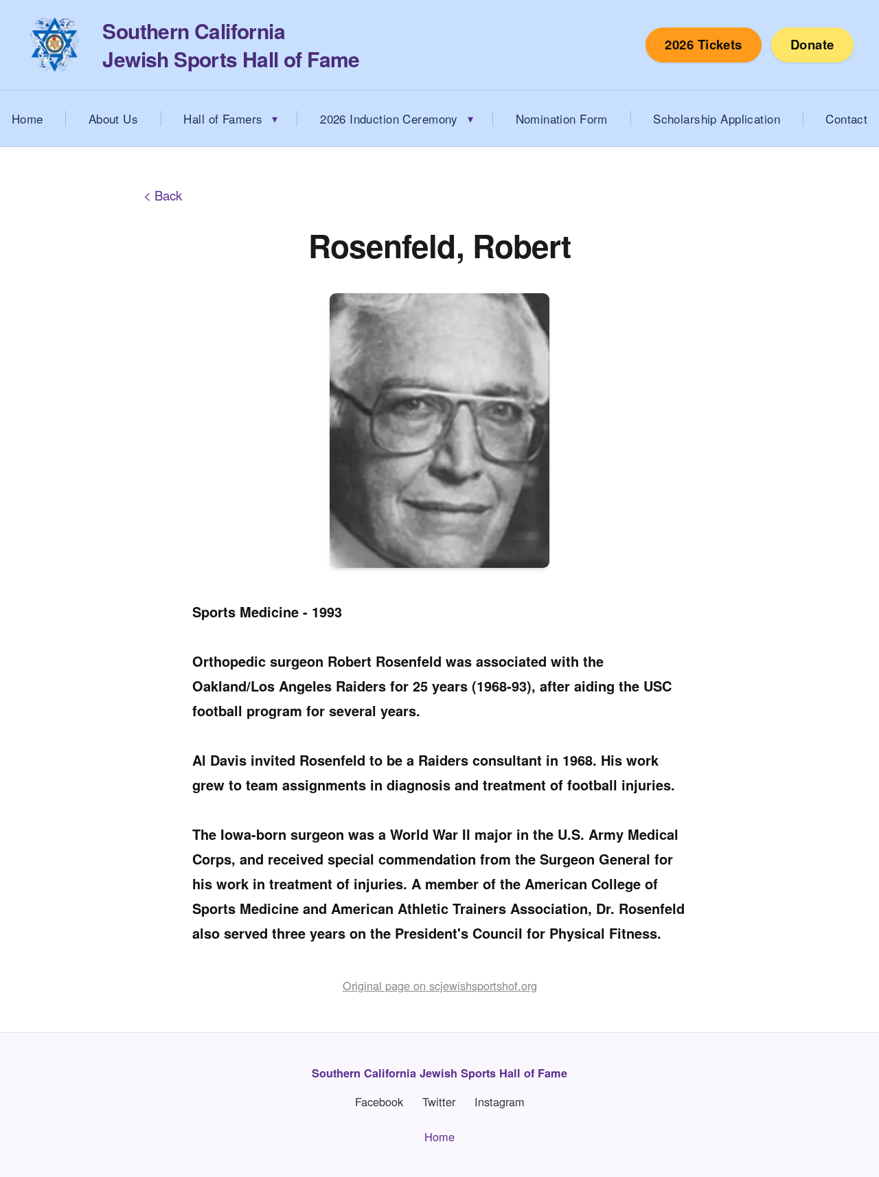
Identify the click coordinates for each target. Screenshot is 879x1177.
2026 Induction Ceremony (389, 118)
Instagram (500, 1102)
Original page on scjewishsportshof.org (440, 985)
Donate (812, 44)
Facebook (379, 1102)
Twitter (438, 1102)
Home (439, 1136)
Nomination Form (562, 118)
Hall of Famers (222, 118)
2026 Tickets (703, 44)
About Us (113, 118)
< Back (163, 195)
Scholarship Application (716, 118)
